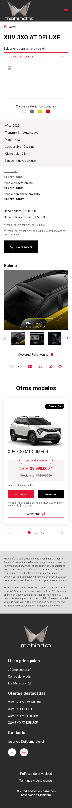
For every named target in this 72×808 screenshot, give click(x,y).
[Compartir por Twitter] (40, 366)
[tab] (29, 532)
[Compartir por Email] (30, 366)
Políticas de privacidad (36, 774)
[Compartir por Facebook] (50, 366)
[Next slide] (67, 338)
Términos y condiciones (36, 780)
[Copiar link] (60, 366)
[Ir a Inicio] (36, 636)
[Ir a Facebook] (12, 752)
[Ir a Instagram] (24, 752)
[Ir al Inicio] (19, 10)
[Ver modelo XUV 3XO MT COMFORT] (36, 429)
